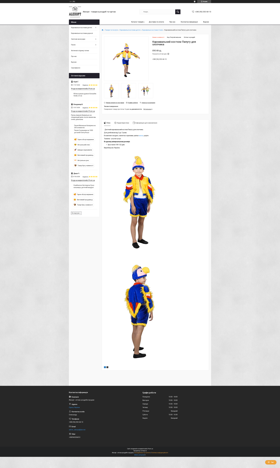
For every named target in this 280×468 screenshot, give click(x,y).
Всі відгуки (75, 213)
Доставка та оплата (156, 22)
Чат (272, 462)
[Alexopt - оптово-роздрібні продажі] (75, 11)
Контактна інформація (189, 22)
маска (141, 135)
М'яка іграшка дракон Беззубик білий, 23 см (85, 95)
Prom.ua (150, 449)
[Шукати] (177, 11)
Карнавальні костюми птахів (152, 30)
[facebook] (105, 367)
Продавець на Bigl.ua (140, 450)
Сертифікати (75, 68)
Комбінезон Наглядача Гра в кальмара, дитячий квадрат (84, 186)
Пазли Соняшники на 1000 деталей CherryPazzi (83, 131)
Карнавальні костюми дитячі (130, 30)
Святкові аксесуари (78, 39)
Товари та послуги (111, 30)
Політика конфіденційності (159, 452)
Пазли (73, 45)
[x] (107, 367)
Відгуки (206, 22)
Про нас (172, 22)
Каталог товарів (137, 22)
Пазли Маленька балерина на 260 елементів (85, 127)
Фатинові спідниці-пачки (80, 50)
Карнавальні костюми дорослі (82, 33)
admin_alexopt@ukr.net (77, 430)
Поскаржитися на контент (142, 452)
